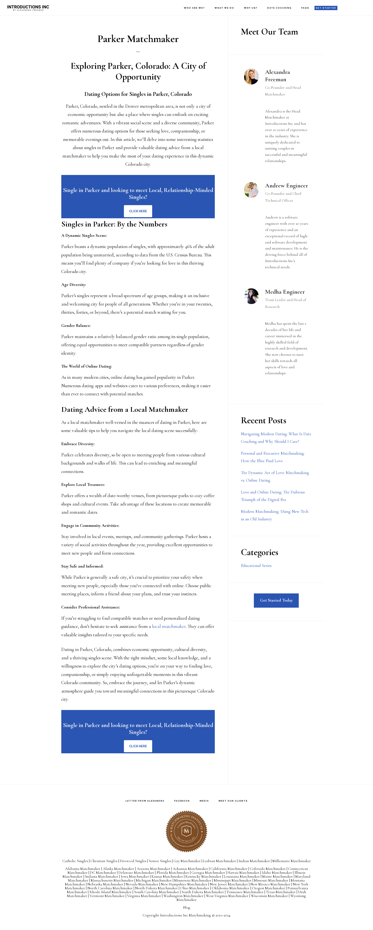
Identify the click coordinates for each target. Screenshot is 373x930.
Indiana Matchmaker (101, 876)
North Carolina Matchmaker (110, 888)
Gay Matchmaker (187, 860)
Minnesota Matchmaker (193, 880)
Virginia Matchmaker (144, 895)
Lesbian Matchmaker (219, 860)
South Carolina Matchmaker (156, 891)
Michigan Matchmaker (154, 880)
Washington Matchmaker (183, 895)
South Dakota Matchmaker (203, 891)
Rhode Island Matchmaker (110, 891)
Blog (186, 907)
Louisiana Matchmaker (242, 876)
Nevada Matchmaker (142, 884)
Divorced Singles (133, 860)
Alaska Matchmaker (118, 868)
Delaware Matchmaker (136, 872)
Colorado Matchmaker (268, 868)
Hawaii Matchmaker (243, 872)
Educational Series (256, 565)
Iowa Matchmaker (135, 876)
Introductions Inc (28, 8)
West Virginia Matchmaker (227, 895)
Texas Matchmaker (281, 891)
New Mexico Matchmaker (270, 884)
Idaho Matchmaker (277, 872)
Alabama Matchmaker (82, 868)
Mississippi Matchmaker (233, 880)
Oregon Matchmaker (268, 888)
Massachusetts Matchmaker (112, 880)
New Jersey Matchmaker (229, 884)
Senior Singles (160, 860)
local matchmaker (169, 626)
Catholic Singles (75, 860)
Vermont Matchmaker (107, 895)
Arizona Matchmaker (153, 868)
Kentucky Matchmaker (203, 876)
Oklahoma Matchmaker (231, 888)
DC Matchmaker (103, 872)
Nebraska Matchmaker (105, 884)
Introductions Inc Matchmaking (185, 915)
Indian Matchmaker (254, 860)
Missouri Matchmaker (271, 880)
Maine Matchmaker (277, 876)
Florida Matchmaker (172, 872)
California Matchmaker (229, 868)
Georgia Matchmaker (208, 872)
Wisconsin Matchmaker (269, 895)
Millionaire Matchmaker (291, 860)
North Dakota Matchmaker (156, 888)
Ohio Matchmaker (194, 888)
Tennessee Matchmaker (245, 891)
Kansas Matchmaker (167, 876)
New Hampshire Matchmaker (184, 884)
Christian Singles (103, 860)
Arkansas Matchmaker (190, 868)
